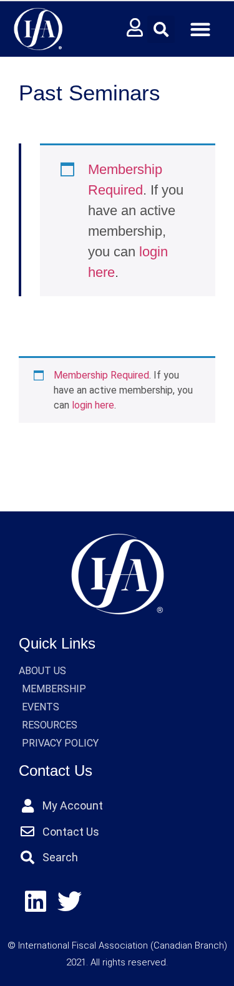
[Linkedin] (36, 902)
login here (93, 405)
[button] (161, 29)
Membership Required (101, 375)
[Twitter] (70, 902)
